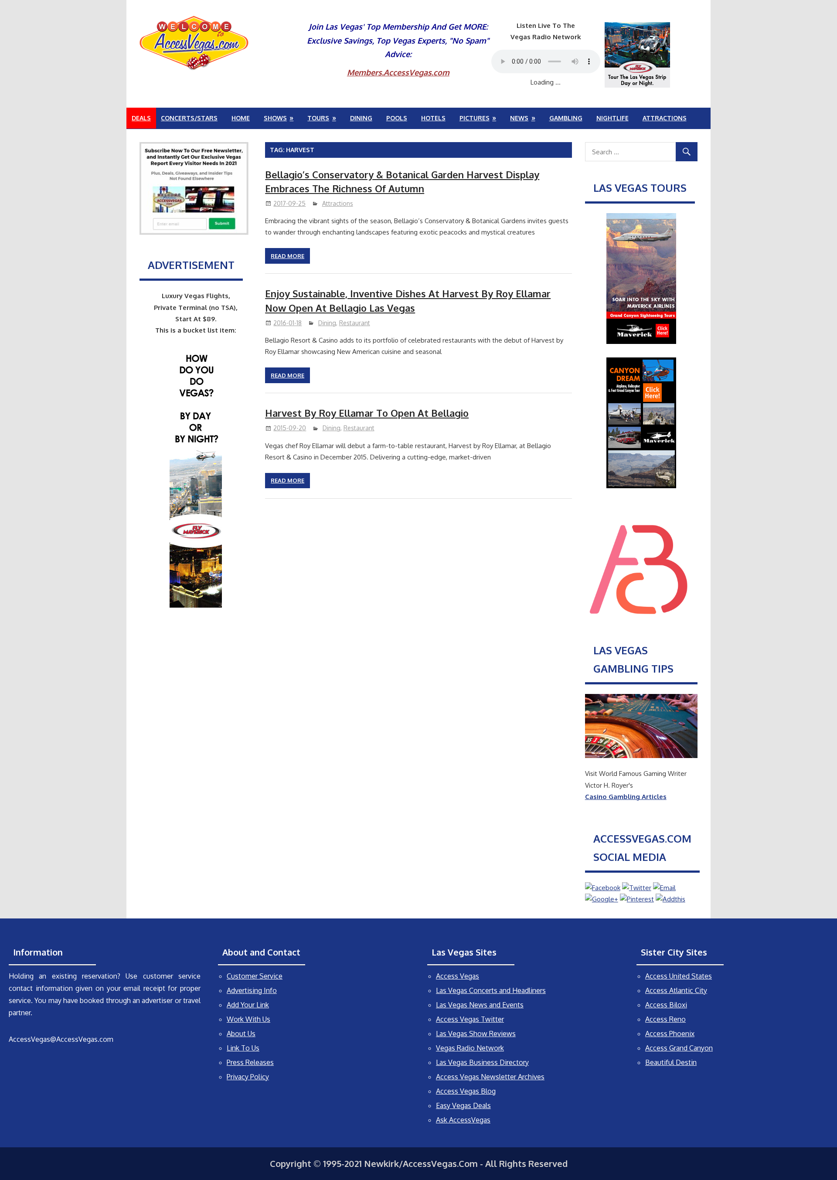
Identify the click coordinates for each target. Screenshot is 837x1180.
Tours (318, 118)
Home (240, 118)
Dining (361, 118)
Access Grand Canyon (679, 1048)
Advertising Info (252, 990)
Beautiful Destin (671, 1062)
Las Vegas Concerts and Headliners (491, 990)
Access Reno (665, 1019)
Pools (396, 118)
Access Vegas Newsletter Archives (490, 1076)
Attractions (665, 118)
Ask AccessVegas (463, 1119)
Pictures (474, 118)
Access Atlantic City (676, 990)
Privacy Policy (248, 1076)
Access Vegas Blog (466, 1091)
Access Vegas (457, 976)
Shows (275, 118)
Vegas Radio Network (470, 1048)
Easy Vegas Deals (463, 1105)
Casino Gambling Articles (626, 796)
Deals (141, 118)
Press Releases (250, 1062)
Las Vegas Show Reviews (476, 1033)
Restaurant (354, 322)
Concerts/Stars (189, 118)
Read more (287, 255)
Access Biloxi (666, 1004)
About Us (241, 1033)
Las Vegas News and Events (480, 1004)
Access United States (678, 976)
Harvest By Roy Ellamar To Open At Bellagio (367, 413)
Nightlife (612, 118)
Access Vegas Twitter (470, 1019)
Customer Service (254, 976)
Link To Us (243, 1048)
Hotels (433, 118)
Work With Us (248, 1019)
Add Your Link (248, 1004)
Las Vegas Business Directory (482, 1062)
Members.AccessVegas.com (398, 72)
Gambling (565, 118)
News (519, 118)
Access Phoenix (669, 1033)
